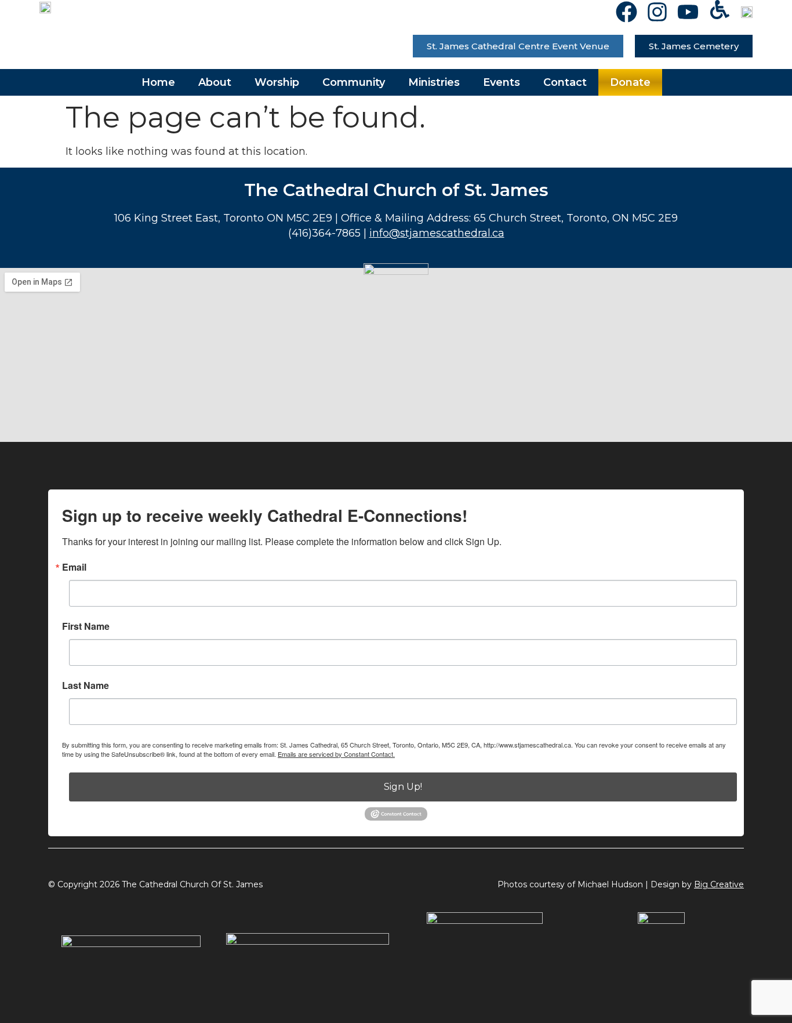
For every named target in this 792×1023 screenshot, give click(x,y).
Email (74, 567)
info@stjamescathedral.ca (436, 233)
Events (501, 82)
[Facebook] (626, 12)
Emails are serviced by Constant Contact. (336, 754)
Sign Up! (403, 786)
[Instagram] (657, 12)
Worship (277, 82)
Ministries (434, 82)
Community (353, 82)
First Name (86, 626)
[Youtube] (688, 12)
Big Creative (719, 884)
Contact (565, 82)
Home (158, 82)
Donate (630, 82)
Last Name (85, 685)
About (214, 82)
